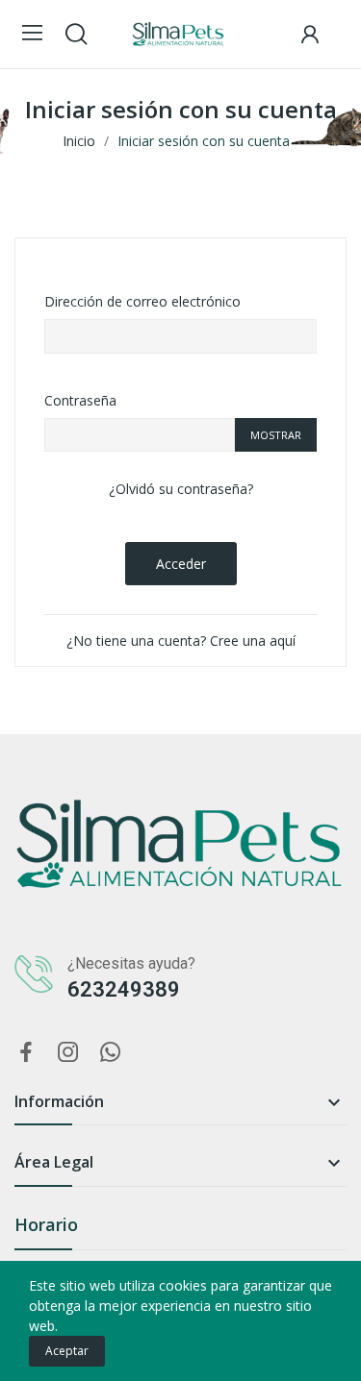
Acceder (181, 564)
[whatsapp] (110, 1053)
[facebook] (26, 1053)
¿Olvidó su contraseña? (181, 489)
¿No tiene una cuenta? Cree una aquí (181, 640)
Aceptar (67, 1351)
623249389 (123, 989)
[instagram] (68, 1053)
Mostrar (275, 435)
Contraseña (80, 400)
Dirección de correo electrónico (142, 301)
